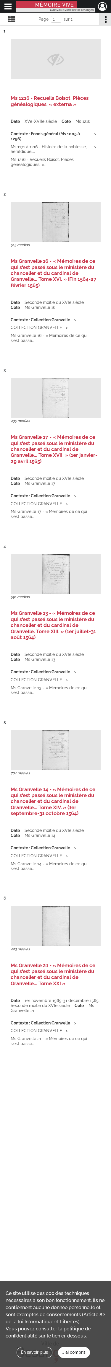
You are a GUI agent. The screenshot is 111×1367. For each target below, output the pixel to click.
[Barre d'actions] (105, 19)
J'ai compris (74, 1352)
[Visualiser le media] (56, 222)
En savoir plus (34, 1352)
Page (43, 19)
